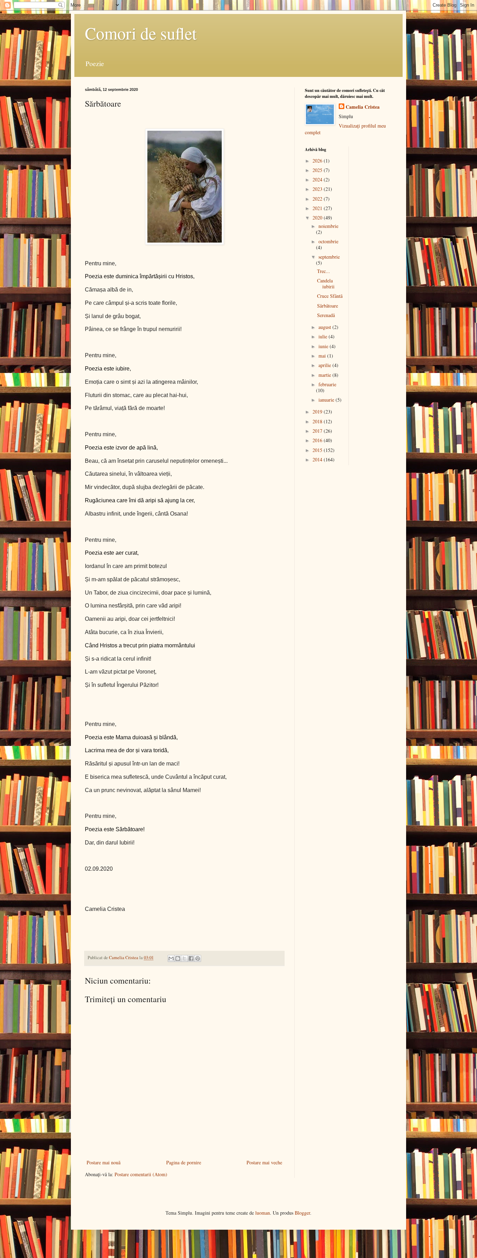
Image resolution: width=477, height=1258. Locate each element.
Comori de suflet (141, 33)
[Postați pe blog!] (177, 958)
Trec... (323, 271)
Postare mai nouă (103, 1162)
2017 (318, 430)
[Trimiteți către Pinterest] (197, 958)
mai (322, 355)
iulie (323, 336)
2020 (318, 217)
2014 (318, 459)
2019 (318, 411)
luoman (262, 1212)
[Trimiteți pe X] (184, 958)
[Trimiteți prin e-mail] (171, 958)
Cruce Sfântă (330, 296)
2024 (318, 179)
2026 (318, 160)
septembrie (329, 256)
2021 (318, 208)
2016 (318, 440)
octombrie (328, 241)
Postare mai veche (264, 1162)
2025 (318, 170)
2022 (318, 198)
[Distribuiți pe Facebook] (191, 958)
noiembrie (328, 226)
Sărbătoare (327, 305)
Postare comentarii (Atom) (141, 1174)
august (325, 327)
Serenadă (326, 315)
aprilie (325, 365)
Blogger (302, 1212)
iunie (324, 346)
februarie (327, 384)
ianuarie (327, 399)
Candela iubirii (326, 283)
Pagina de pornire (183, 1162)
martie (325, 375)
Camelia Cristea (363, 106)
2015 (318, 450)
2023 (318, 189)
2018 (318, 421)
